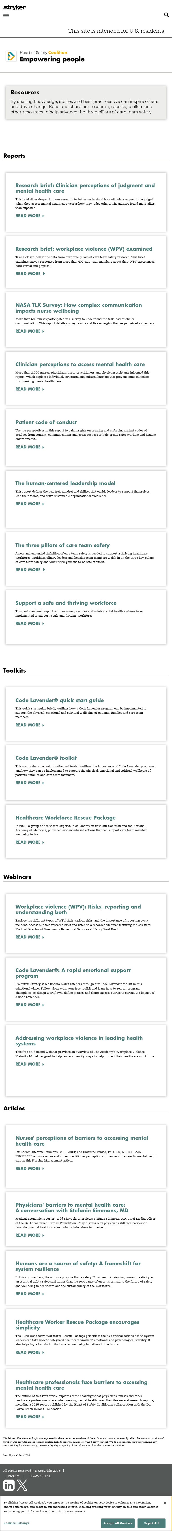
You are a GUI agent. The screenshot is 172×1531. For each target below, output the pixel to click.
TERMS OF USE (40, 1476)
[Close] (165, 1503)
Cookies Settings (16, 1523)
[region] (86, 1513)
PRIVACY (13, 1476)
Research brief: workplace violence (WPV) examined (83, 249)
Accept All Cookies (118, 1523)
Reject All (151, 1523)
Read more (28, 273)
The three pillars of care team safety (62, 545)
